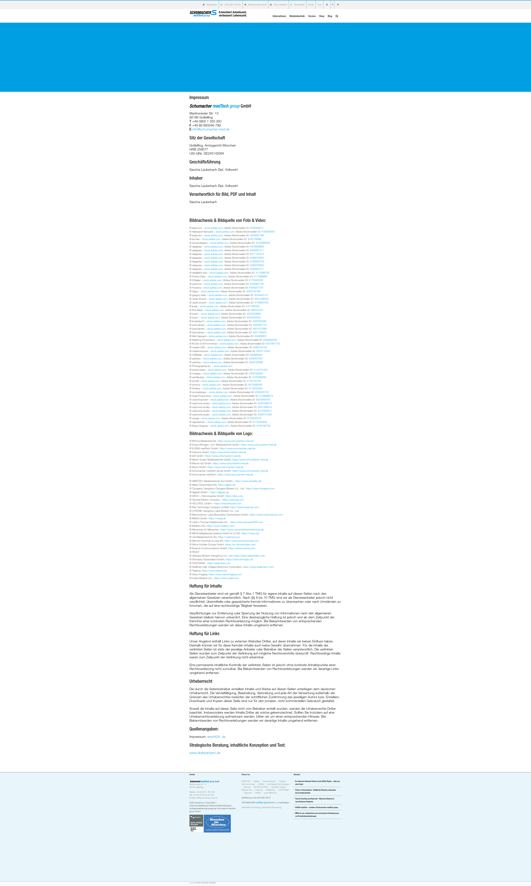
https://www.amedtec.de (248, 480)
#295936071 (257, 227)
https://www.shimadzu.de (239, 559)
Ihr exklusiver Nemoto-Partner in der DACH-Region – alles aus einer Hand (317, 782)
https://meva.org (250, 533)
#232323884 (254, 313)
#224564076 (262, 399)
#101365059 (253, 306)
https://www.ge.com (233, 499)
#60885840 (256, 354)
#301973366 (260, 328)
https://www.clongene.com (260, 488)
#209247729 (256, 287)
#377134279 (257, 253)
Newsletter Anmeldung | (252, 807)
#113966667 (261, 276)
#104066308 (263, 242)
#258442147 (261, 295)
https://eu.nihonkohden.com (240, 544)
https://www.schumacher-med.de (235, 440)
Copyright (192, 883)
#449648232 (270, 339)
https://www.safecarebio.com (249, 555)
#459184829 (256, 373)
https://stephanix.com (219, 563)
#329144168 (253, 291)
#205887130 (257, 283)
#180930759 (257, 261)
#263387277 (257, 268)
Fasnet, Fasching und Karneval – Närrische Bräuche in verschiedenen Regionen (314, 800)
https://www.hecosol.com (227, 503)
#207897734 (273, 343)
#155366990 (259, 377)
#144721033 (260, 369)
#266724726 (260, 347)
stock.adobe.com (213, 227)
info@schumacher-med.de (211, 129)
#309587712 (260, 324)
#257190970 (260, 332)
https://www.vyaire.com (226, 578)
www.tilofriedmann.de (204, 753)
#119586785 (262, 272)
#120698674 (266, 395)
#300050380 (259, 321)
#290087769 (257, 235)
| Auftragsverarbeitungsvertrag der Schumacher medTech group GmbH (212, 808)
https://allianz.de (226, 484)
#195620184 (261, 302)
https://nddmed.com (229, 536)
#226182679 (265, 403)
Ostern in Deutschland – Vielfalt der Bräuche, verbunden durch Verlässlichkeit (315, 791)
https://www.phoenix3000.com (246, 522)
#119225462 (255, 388)
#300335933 (254, 317)
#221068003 (261, 298)
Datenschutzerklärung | (199, 805)
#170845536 (256, 280)
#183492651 (268, 231)
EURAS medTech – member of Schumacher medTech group (316, 807)
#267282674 (265, 407)
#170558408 (260, 421)
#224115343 (263, 351)
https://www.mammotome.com (266, 514)
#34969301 (260, 336)
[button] (337, 16)
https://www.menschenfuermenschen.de (242, 529)
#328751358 (265, 414)
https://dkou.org (234, 495)
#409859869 (257, 246)
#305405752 (262, 392)
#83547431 (257, 309)
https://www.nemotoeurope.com (241, 540)
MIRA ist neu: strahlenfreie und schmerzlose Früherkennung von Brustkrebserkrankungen (317, 814)
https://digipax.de (219, 492)
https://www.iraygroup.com (244, 507)
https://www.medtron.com (220, 525)
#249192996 (256, 362)
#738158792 (263, 425)
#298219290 (257, 257)
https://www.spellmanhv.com (258, 566)
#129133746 (254, 380)
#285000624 (257, 265)
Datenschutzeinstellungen (220, 805)
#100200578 (254, 418)
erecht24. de (216, 736)
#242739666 (254, 239)
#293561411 (257, 250)
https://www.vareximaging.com (225, 574)
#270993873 (265, 410)
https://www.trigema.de (214, 570)
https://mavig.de (217, 518)
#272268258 (255, 384)
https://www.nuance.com (241, 548)
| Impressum (199, 802)
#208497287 (256, 358)
